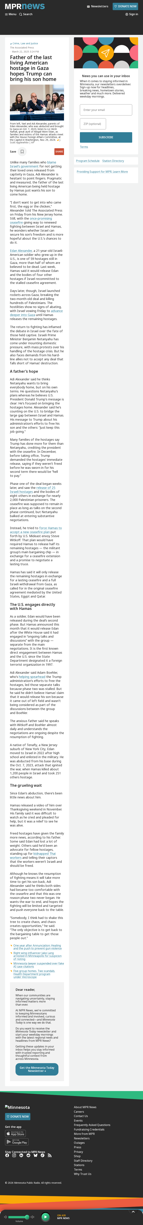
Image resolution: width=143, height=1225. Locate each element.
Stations (79, 1165)
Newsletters (82, 1138)
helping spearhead (32, 677)
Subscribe (106, 137)
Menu (12, 14)
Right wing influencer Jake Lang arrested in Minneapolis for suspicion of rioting (37, 956)
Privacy (78, 1152)
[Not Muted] (5, 1217)
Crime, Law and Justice (25, 43)
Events (78, 1120)
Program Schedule (88, 161)
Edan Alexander (21, 251)
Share (59, 151)
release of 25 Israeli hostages (32, 490)
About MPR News (85, 1107)
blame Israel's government (33, 164)
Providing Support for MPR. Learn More (102, 172)
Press (77, 1147)
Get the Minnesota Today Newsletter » (37, 1069)
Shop (77, 1156)
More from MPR (84, 1134)
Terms (84, 147)
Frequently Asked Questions (92, 1125)
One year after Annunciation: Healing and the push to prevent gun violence (37, 947)
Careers (79, 1112)
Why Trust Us (82, 1174)
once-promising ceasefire (31, 220)
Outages (79, 1143)
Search (27, 14)
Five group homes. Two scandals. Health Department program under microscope (34, 974)
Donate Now (125, 6)
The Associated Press (22, 47)
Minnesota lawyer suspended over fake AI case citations (38, 964)
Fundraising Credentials (89, 1129)
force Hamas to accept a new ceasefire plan (36, 530)
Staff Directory (83, 1161)
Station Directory (113, 161)
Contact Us (81, 1116)
